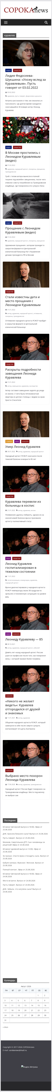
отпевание (38, 313)
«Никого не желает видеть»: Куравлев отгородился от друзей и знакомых (22, 707)
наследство (33, 386)
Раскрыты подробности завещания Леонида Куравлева (23, 373)
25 (12, 1015)
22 (39, 1010)
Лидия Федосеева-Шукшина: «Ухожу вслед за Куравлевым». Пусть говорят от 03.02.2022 (25, 81)
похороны (32, 169)
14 (32, 1005)
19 (19, 1010)
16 (45, 1005)
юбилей (37, 648)
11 (12, 1005)
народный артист (21, 169)
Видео (8, 70)
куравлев (10, 96)
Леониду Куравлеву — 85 (24, 639)
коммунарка (24, 580)
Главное (9, 441)
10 (5, 1005)
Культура (25, 441)
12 (19, 1005)
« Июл (5, 1027)
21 (32, 1010)
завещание (16, 386)
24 (5, 1015)
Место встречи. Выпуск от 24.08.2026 (19, 880)
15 (39, 1005)
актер (9, 313)
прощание (41, 169)
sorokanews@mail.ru (18, 1050)
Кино (17, 441)
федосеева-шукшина (34, 96)
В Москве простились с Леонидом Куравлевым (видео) (23, 156)
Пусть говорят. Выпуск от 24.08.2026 (18, 885)
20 (25, 1010)
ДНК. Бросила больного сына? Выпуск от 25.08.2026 (25, 834)
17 (5, 1010)
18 (12, 1010)
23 (45, 1010)
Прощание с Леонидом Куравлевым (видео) (22, 230)
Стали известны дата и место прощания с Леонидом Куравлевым (23, 301)
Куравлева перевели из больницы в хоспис (23, 503)
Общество (17, 70)
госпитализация (13, 580)
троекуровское (10, 172)
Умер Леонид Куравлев (22, 446)
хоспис (33, 510)
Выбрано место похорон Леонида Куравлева (23, 778)
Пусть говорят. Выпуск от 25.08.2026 (18, 838)
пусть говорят (20, 96)
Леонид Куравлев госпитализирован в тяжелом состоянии (20, 568)
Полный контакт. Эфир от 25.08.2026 (19, 869)
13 (25, 1005)
